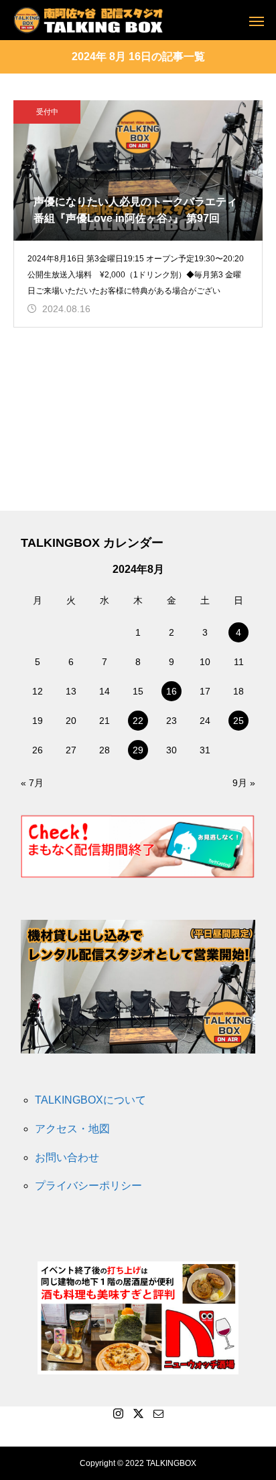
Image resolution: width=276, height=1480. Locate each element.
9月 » (243, 782)
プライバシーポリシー (88, 1185)
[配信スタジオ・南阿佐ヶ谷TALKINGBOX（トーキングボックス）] (88, 20)
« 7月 (32, 782)
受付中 (47, 112)
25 (238, 720)
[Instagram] (118, 1413)
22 (138, 720)
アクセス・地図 (72, 1128)
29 (138, 750)
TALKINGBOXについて (90, 1100)
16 (171, 691)
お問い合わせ (67, 1157)
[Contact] (158, 1413)
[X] (138, 1413)
